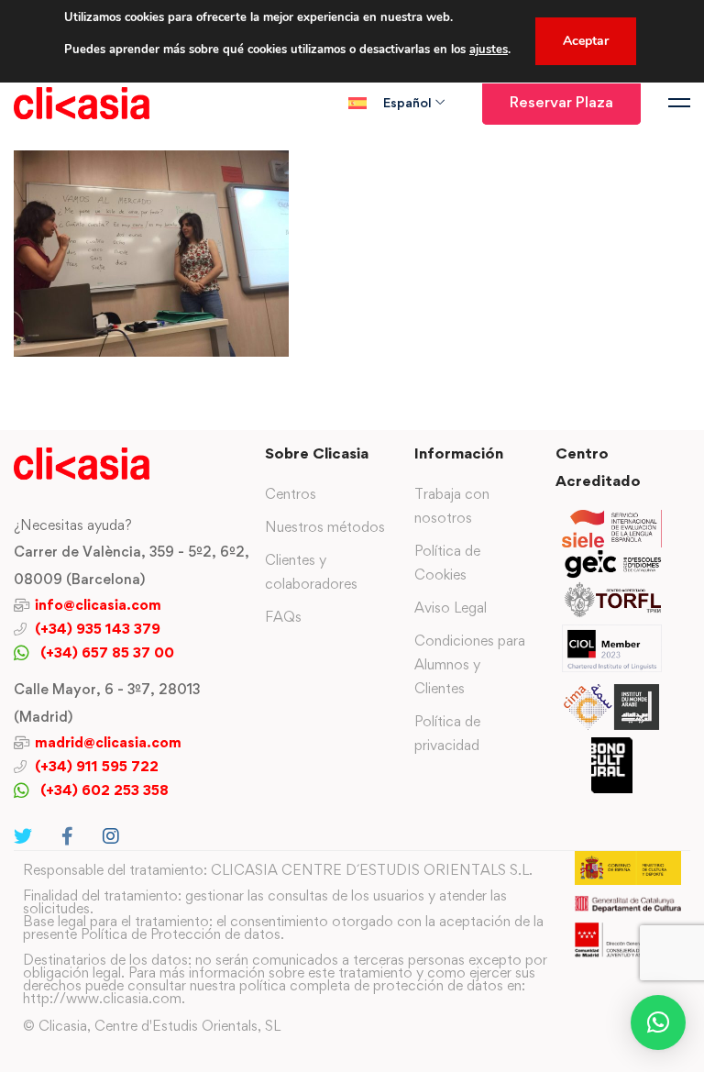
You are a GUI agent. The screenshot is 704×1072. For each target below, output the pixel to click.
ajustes (488, 49)
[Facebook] (67, 836)
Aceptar (586, 41)
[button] (658, 1022)
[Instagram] (111, 836)
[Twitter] (23, 836)
